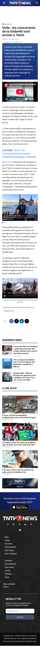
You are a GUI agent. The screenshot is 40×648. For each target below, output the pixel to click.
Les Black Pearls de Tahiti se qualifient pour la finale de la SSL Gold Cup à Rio (19, 443)
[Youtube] (20, 530)
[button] (2, 222)
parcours (8, 162)
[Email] (27, 321)
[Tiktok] (31, 524)
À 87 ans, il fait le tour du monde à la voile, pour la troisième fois (17, 471)
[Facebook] (11, 321)
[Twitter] (19, 524)
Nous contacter (9, 584)
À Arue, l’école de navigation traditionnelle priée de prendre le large (19, 416)
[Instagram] (13, 524)
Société (5, 466)
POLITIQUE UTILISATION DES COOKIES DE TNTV (21, 641)
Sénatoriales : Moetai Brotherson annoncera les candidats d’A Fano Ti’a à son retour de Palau (24, 376)
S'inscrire (20, 617)
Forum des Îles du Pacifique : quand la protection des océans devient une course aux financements (25, 349)
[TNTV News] (20, 518)
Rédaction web (9, 311)
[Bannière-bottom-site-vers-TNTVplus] (20, 488)
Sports (9, 24)
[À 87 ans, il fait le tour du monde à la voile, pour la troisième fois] (20, 459)
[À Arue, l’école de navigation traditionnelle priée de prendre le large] (20, 404)
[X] (16, 321)
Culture (5, 411)
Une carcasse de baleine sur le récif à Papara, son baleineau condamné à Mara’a (24, 363)
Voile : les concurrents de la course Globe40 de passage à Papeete (19, 153)
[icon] (3, 24)
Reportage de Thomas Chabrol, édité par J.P (18, 307)
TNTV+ (6, 587)
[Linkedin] (21, 321)
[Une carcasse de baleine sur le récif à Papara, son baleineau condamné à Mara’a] (7, 364)
